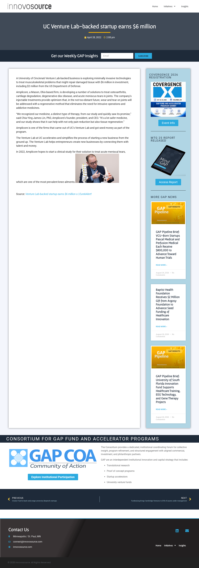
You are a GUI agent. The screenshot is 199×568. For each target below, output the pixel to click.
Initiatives (168, 6)
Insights (184, 6)
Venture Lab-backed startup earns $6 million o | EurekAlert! (58, 194)
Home (155, 6)
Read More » (161, 265)
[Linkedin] (177, 530)
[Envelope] (187, 530)
